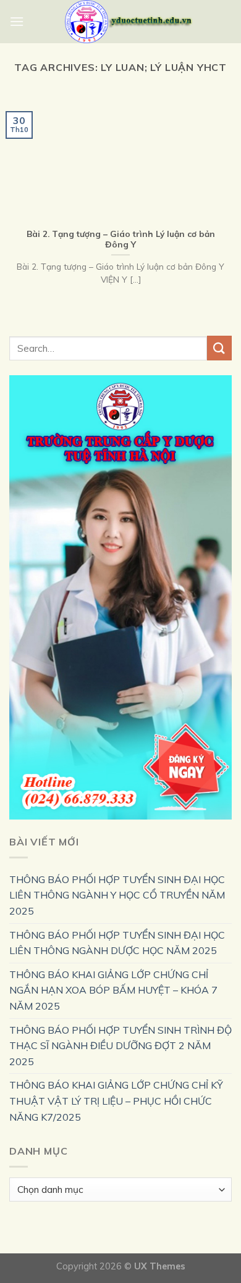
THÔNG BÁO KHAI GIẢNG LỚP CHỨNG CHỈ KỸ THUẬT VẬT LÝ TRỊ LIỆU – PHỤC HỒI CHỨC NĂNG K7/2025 (116, 1101)
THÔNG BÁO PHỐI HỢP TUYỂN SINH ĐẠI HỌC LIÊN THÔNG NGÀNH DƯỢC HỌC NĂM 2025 (117, 943)
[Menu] (16, 21)
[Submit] (219, 348)
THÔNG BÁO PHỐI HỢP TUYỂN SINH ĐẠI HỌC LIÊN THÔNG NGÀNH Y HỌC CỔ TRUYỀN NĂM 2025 (117, 895)
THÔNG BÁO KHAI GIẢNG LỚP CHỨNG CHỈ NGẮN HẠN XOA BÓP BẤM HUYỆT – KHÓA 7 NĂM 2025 (113, 990)
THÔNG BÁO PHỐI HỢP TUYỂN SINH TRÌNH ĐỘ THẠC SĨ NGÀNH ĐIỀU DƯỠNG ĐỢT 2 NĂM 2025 (120, 1046)
